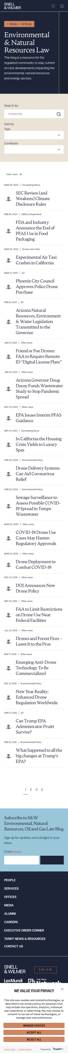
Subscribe (52, 860)
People (10, 880)
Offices (10, 897)
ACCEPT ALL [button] (34, 1032)
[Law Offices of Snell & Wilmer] (12, 6)
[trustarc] (57, 1049)
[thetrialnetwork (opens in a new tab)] (44, 982)
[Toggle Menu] (62, 6)
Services (11, 888)
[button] (62, 989)
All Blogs (26, 24)
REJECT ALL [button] (34, 1039)
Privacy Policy (10, 1049)
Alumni (10, 914)
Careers (11, 922)
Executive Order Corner (24, 930)
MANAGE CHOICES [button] (34, 1025)
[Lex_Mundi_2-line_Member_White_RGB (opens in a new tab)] (13, 982)
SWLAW (45, 970)
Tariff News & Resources (25, 939)
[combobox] (34, 135)
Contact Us (13, 946)
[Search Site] (53, 6)
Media (13, 24)
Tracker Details (25, 1049)
